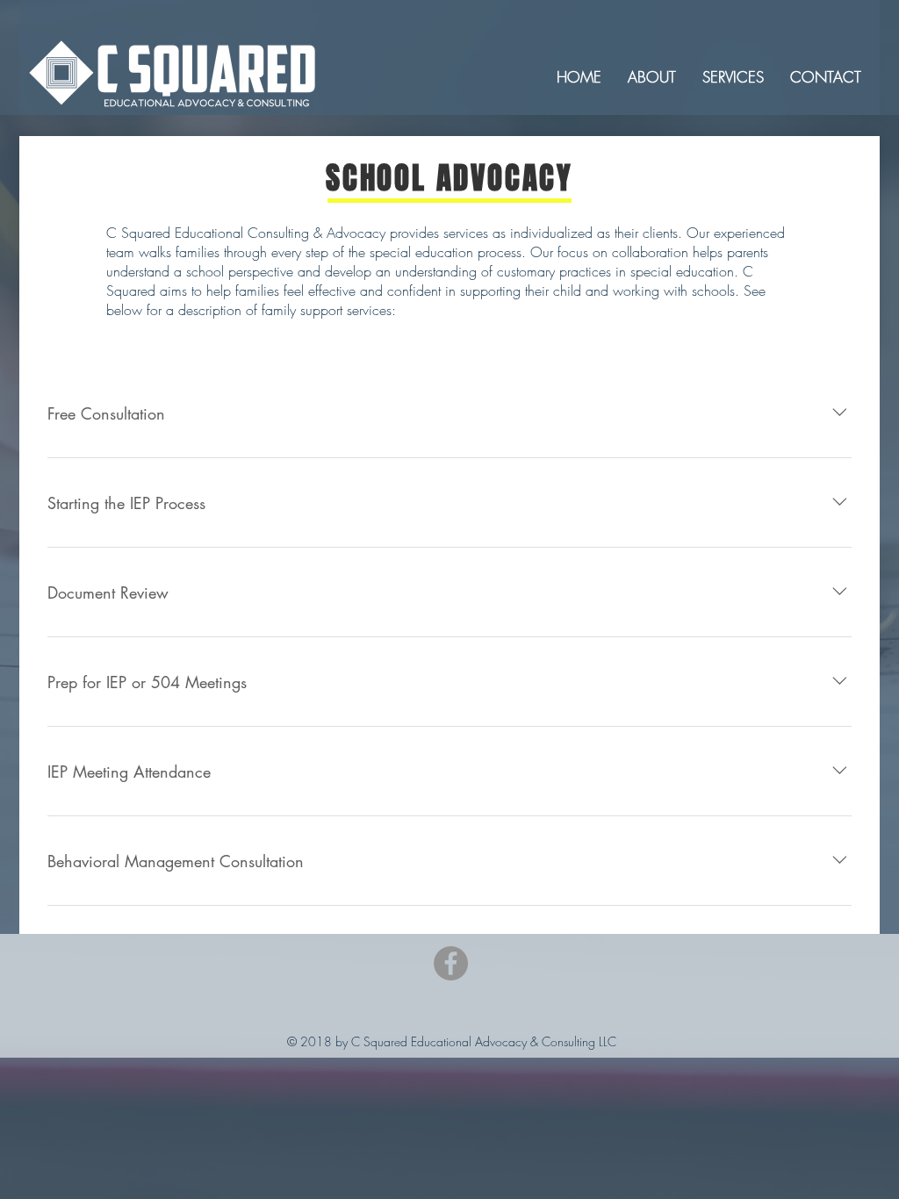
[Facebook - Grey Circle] (451, 963)
